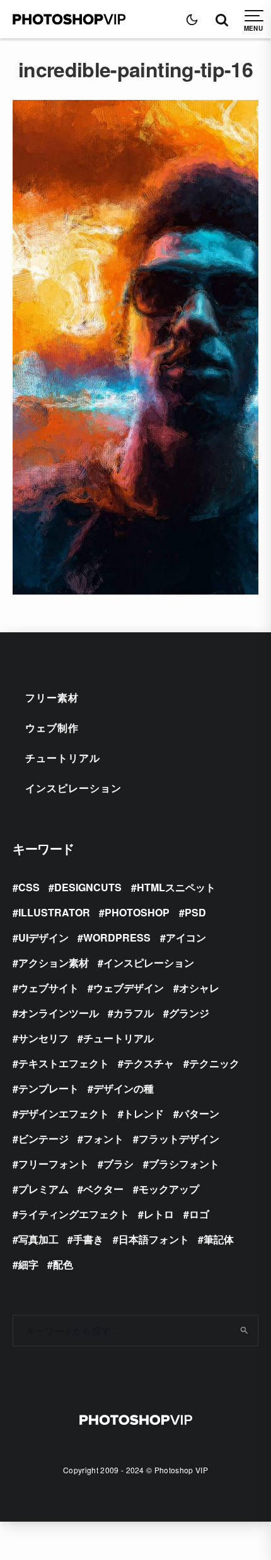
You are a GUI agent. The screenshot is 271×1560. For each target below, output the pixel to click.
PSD (195, 912)
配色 (63, 1264)
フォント (103, 1138)
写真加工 (38, 1239)
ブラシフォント (184, 1163)
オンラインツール (58, 1013)
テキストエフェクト (63, 1063)
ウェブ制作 (52, 727)
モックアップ (169, 1189)
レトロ (159, 1214)
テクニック (214, 1063)
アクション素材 (53, 962)
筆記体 (219, 1239)
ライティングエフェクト (73, 1214)
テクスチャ (149, 1063)
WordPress (117, 937)
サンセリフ (43, 1038)
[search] (244, 1331)
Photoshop (137, 912)
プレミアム (43, 1189)
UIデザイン (43, 937)
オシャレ (199, 987)
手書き (88, 1239)
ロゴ (199, 1214)
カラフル (133, 1013)
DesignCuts (88, 887)
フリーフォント (53, 1163)
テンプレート (48, 1088)
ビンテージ (43, 1138)
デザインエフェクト (63, 1113)
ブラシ (118, 1163)
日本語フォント (153, 1239)
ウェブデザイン (128, 987)
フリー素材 (52, 697)
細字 (28, 1264)
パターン (199, 1113)
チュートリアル (62, 757)
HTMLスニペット (176, 887)
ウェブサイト (48, 987)
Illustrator (54, 912)
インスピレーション (73, 788)
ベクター (103, 1189)
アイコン (186, 937)
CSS (29, 887)
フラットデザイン (179, 1138)
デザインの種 (123, 1088)
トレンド (144, 1113)
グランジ (189, 1013)
